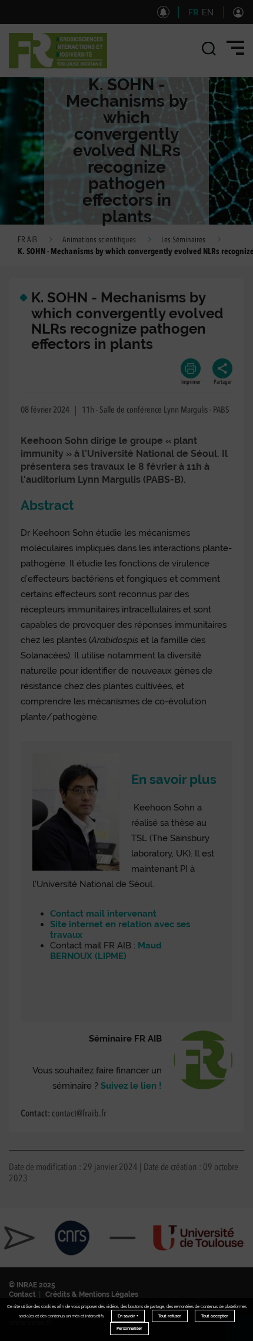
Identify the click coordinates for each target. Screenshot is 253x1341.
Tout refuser (169, 1316)
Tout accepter (214, 1316)
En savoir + (128, 1316)
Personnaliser (129, 1328)
